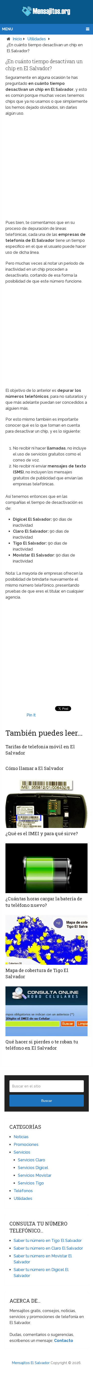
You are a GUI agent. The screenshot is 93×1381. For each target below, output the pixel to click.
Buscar (46, 1101)
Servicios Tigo (31, 1183)
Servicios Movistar (34, 1175)
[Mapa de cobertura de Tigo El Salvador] (46, 940)
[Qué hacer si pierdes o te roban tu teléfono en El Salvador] (46, 1011)
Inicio (17, 39)
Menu (7, 29)
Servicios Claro (31, 1160)
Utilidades (36, 39)
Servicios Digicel (33, 1167)
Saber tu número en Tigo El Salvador (48, 1240)
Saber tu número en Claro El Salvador (48, 1248)
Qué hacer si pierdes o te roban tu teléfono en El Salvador (41, 1045)
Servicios (22, 1152)
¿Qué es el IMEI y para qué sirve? (41, 833)
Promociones (26, 1144)
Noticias (21, 1136)
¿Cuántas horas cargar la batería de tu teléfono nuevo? (43, 902)
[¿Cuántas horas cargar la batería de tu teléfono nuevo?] (46, 868)
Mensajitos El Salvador (31, 1363)
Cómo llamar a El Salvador (34, 768)
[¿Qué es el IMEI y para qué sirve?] (46, 803)
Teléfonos (23, 1190)
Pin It (31, 715)
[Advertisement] (46, 168)
